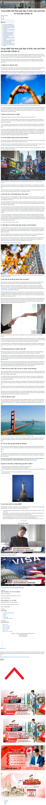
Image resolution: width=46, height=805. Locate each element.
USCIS (9, 355)
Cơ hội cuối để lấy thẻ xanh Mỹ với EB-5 (11, 222)
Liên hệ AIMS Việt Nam (7, 618)
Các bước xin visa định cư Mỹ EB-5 (8, 555)
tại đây (4, 62)
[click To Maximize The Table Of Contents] (2, 17)
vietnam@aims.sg (33, 459)
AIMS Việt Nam (8, 453)
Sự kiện (4, 614)
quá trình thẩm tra (4, 72)
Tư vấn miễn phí (23, 520)
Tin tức (4, 615)
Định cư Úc (5, 624)
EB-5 (4, 54)
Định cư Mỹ (5, 629)
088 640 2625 (2, 648)
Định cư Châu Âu (6, 625)
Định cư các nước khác (7, 631)
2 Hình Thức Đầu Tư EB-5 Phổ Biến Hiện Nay (12, 242)
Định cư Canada (6, 627)
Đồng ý (1, 659)
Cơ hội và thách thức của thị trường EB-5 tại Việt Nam (12, 587)
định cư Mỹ (34, 458)
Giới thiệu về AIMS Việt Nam (8, 612)
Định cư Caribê (6, 628)
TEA (19, 209)
